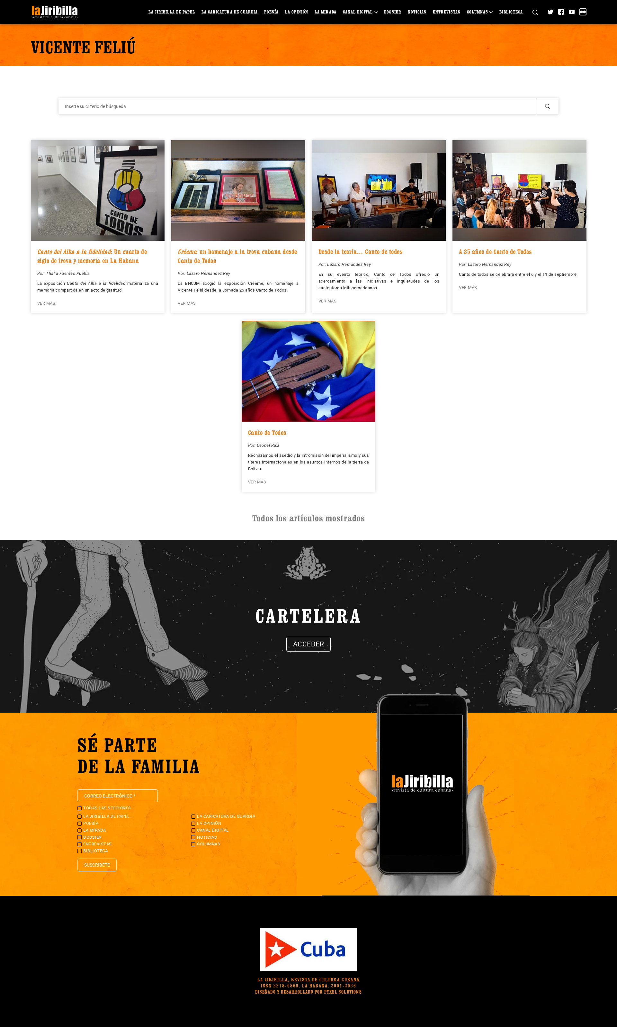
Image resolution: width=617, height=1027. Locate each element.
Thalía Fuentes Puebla (68, 273)
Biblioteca (511, 11)
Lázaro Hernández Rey (208, 273)
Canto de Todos (267, 433)
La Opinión (296, 11)
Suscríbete (97, 865)
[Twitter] (550, 12)
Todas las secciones (107, 808)
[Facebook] (561, 12)
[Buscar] (535, 12)
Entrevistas (447, 11)
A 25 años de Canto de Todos (495, 252)
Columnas (477, 11)
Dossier (392, 11)
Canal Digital (358, 11)
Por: (41, 273)
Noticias (417, 11)
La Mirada (325, 11)
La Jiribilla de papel (171, 11)
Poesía (271, 11)
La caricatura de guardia (229, 11)
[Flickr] (582, 11)
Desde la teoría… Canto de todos (360, 252)
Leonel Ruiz (268, 445)
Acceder (308, 644)
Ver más (46, 303)
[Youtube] (572, 12)
